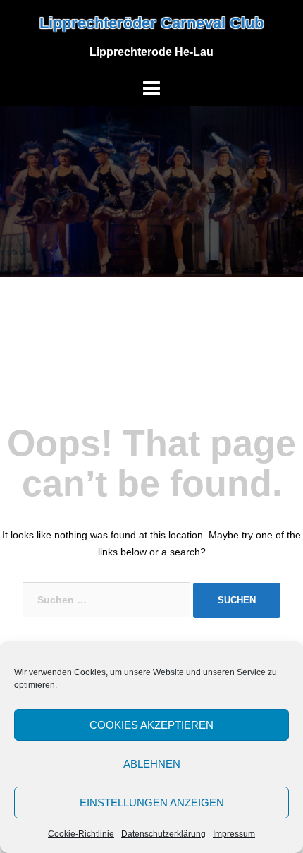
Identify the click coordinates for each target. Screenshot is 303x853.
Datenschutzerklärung (163, 834)
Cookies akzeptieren (151, 725)
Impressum (234, 834)
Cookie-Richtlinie (81, 834)
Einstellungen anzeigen (152, 803)
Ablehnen (151, 764)
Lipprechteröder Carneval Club (151, 23)
